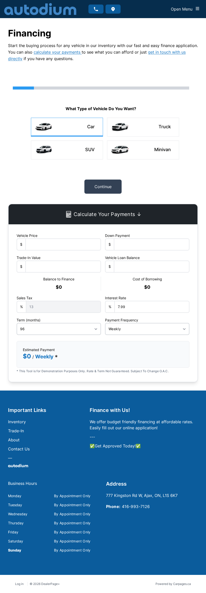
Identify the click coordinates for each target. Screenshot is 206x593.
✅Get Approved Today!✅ (115, 445)
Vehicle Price (27, 235)
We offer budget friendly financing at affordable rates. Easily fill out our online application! (141, 424)
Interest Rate (115, 298)
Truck (165, 126)
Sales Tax (24, 298)
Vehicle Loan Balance (122, 258)
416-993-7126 (136, 506)
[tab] (22, 485)
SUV (90, 149)
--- (92, 436)
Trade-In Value (28, 258)
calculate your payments (58, 52)
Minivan (162, 149)
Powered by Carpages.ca (173, 584)
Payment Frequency (121, 320)
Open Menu (183, 9)
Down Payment (117, 235)
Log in (19, 584)
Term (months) (28, 320)
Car (91, 126)
